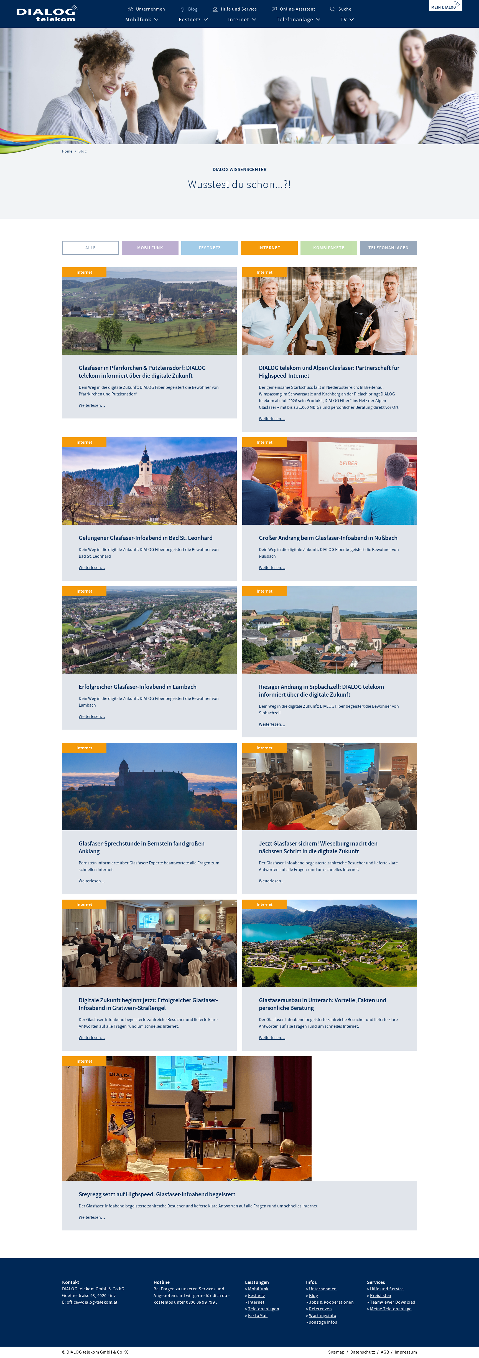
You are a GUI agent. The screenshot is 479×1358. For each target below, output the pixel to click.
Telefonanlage (295, 19)
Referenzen (320, 1309)
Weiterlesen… (92, 405)
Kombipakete (329, 248)
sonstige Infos (323, 1322)
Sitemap (336, 1352)
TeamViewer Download (393, 1302)
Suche (344, 9)
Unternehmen (150, 9)
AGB (385, 1352)
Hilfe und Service (239, 9)
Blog (193, 9)
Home (67, 151)
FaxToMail (258, 1315)
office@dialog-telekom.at (92, 1302)
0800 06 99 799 (200, 1302)
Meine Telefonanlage (391, 1309)
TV (343, 19)
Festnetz (190, 19)
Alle (90, 248)
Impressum (406, 1352)
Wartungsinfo (322, 1315)
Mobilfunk (138, 19)
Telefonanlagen (388, 248)
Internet (238, 19)
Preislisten (380, 1295)
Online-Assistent (297, 9)
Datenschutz (362, 1352)
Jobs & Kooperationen (331, 1302)
